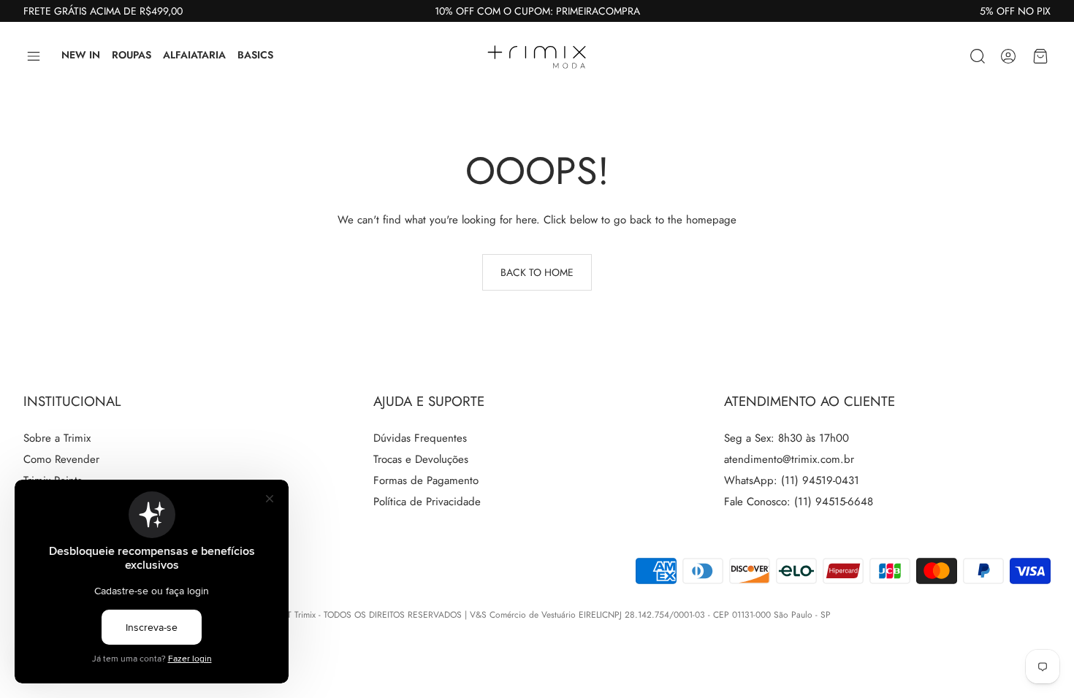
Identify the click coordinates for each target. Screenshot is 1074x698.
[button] (33, 56)
